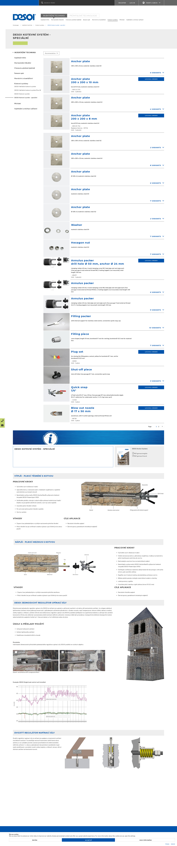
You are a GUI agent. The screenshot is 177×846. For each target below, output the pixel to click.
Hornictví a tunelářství (99, 19)
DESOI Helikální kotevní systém (25, 86)
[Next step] (162, 426)
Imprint (173, 844)
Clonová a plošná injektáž (73, 19)
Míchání (122, 19)
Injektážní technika (54, 15)
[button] (77, 3)
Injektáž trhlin (45, 19)
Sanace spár (86, 19)
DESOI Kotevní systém (22, 94)
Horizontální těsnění (57, 19)
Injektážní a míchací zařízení (134, 19)
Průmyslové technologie (83, 15)
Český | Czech (151, 3)
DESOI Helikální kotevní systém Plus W (27, 90)
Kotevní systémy (113, 19)
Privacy (167, 844)
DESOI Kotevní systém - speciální (25, 97)
